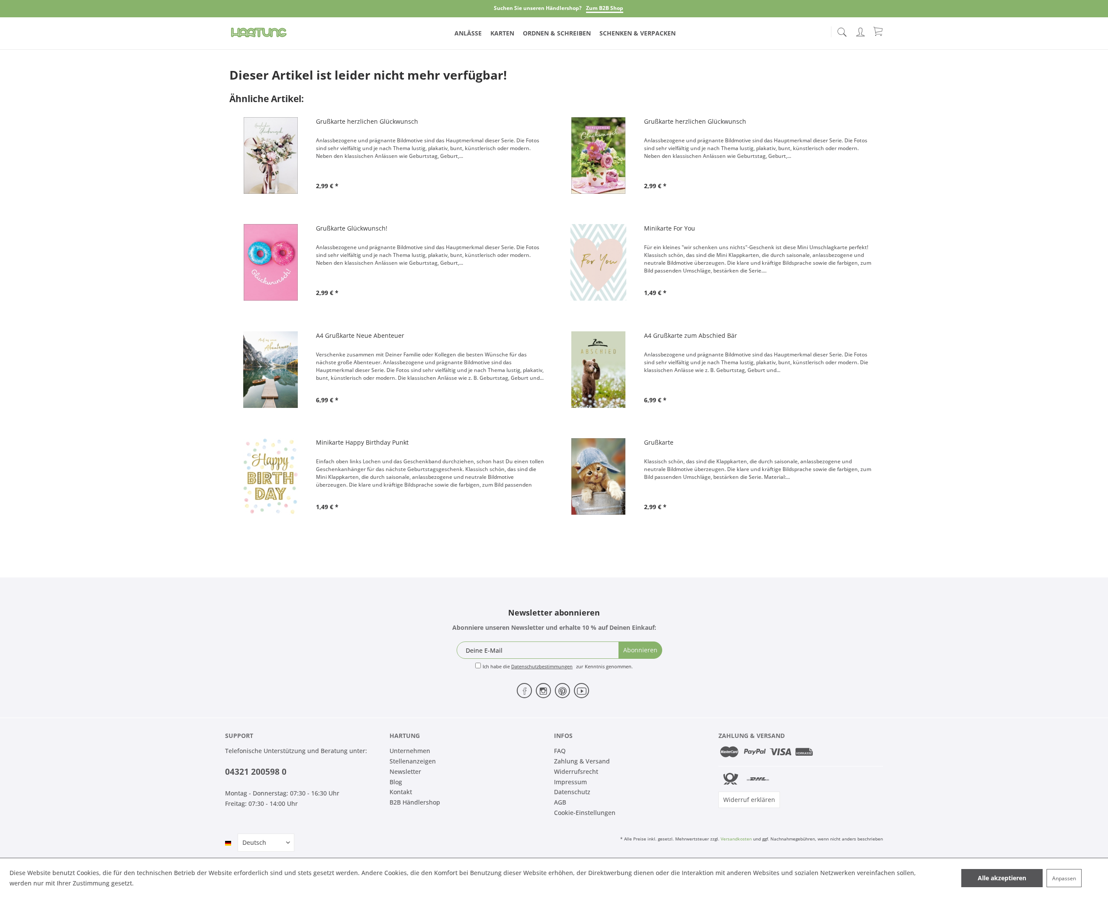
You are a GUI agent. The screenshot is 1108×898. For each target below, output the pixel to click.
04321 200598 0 (256, 771)
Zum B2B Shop (604, 8)
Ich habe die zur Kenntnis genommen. (558, 666)
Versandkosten (736, 839)
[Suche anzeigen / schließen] (841, 29)
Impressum (570, 782)
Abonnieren (640, 650)
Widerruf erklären (749, 799)
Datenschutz (572, 792)
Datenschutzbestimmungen (542, 666)
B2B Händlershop (415, 802)
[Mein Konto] (861, 30)
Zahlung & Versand (582, 761)
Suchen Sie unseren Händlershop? (538, 8)
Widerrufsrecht (576, 771)
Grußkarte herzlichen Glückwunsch (367, 121)
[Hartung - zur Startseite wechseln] (259, 32)
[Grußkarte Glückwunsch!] (270, 262)
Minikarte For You (669, 228)
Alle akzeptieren (1002, 878)
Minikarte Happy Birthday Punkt (362, 442)
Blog (396, 782)
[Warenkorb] (878, 31)
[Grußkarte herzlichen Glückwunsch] (270, 155)
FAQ (560, 751)
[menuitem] (841, 30)
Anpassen (1064, 878)
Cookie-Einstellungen (584, 812)
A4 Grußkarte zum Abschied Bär (690, 335)
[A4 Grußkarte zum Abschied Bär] (598, 369)
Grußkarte (658, 442)
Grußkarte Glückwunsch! (351, 228)
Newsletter (405, 771)
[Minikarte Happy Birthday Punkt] (270, 476)
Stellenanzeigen (413, 761)
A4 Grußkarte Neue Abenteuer (360, 335)
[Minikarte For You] (598, 262)
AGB (560, 802)
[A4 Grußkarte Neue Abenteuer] (270, 369)
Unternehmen (410, 751)
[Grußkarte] (598, 476)
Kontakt (401, 792)
